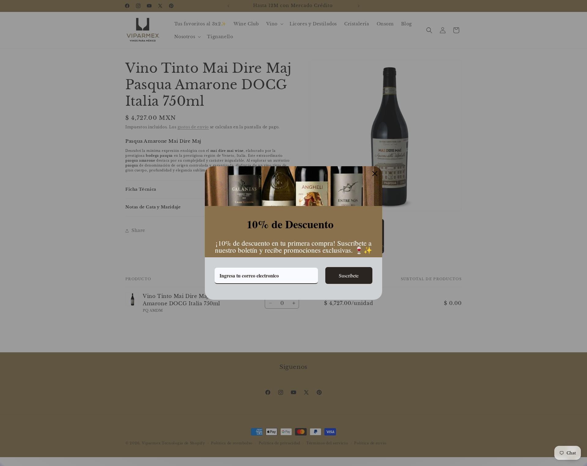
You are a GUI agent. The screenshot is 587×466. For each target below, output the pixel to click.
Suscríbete (349, 275)
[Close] (374, 173)
